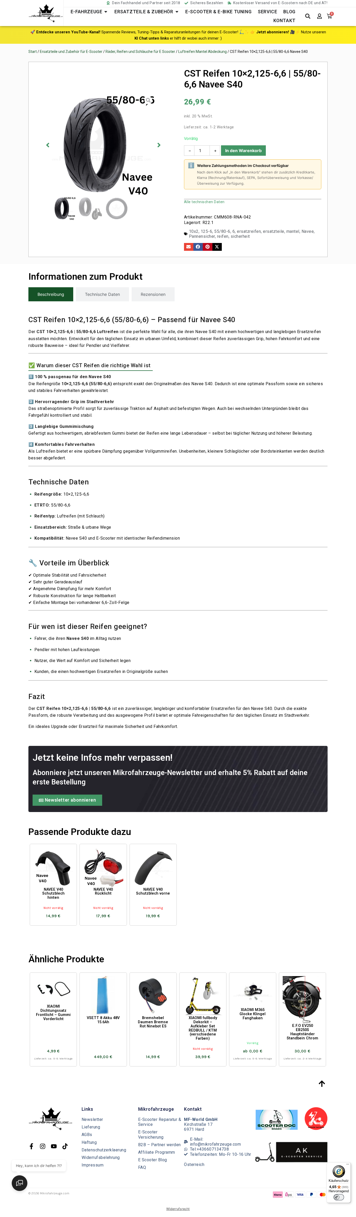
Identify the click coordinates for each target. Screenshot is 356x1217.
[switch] (339, 1197)
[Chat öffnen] (19, 1183)
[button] (196, 1143)
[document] (178, 608)
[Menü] (348, 1165)
